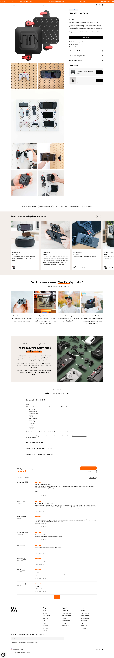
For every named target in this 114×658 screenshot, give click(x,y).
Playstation (45, 625)
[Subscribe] (62, 638)
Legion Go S (32, 422)
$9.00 (78, 73)
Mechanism (17, 652)
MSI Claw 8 (31, 428)
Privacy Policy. (35, 642)
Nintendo (45, 613)
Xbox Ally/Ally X (33, 418)
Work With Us (84, 628)
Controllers (45, 628)
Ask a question (88, 471)
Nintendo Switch (33, 411)
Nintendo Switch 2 (33, 413)
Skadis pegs (98, 31)
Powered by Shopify (25, 652)
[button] (72, 17)
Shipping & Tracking (66, 615)
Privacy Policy (84, 620)
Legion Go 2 (32, 423)
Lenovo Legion (46, 615)
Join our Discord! (32, 437)
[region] (86, 76)
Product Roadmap (85, 613)
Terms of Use (28, 642)
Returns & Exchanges (67, 613)
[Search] (96, 5)
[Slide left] (97, 216)
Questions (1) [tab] (27, 477)
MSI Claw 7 (31, 427)
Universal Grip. (70, 431)
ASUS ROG (45, 618)
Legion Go (31, 420)
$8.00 (78, 82)
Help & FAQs (65, 610)
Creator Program (85, 615)
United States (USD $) (18, 649)
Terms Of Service (85, 618)
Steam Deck (32, 410)
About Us (83, 610)
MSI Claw (45, 623)
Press (82, 623)
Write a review (88, 468)
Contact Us (64, 618)
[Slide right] (101, 216)
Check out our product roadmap (79, 436)
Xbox (44, 620)
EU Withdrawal (65, 625)
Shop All (45, 630)
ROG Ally (31, 415)
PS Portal (31, 425)
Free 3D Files (84, 625)
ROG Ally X (31, 416)
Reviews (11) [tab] (20, 477)
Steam (44, 610)
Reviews (64, 623)
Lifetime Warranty (66, 620)
